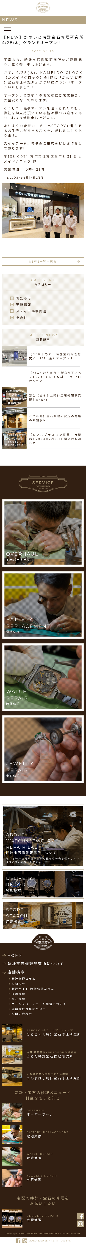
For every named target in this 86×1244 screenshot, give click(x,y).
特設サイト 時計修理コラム (33, 989)
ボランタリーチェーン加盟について (39, 1004)
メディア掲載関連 (31, 311)
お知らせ (24, 298)
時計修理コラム (24, 978)
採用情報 (18, 994)
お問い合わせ (22, 1014)
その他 (22, 317)
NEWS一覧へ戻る (43, 261)
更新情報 (24, 304)
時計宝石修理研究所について (36, 964)
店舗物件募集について (29, 1009)
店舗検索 (16, 972)
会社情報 (18, 999)
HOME (15, 955)
